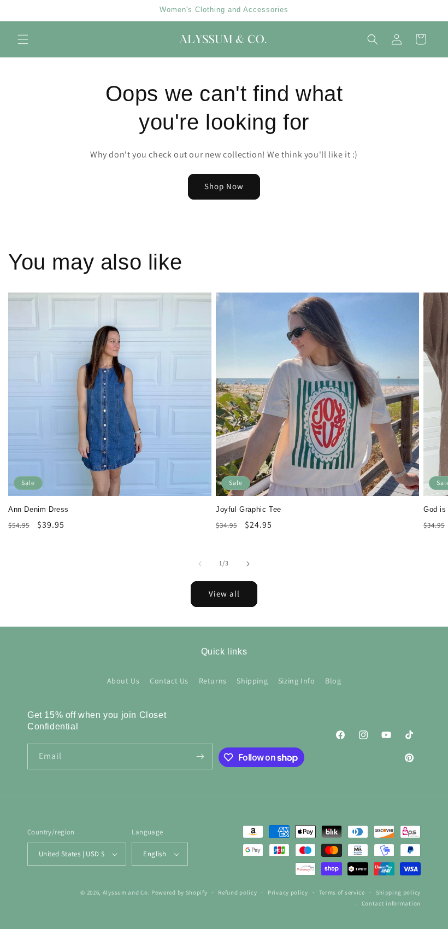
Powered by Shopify (179, 892)
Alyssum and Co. (127, 892)
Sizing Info (296, 681)
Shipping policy (398, 892)
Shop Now (224, 186)
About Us (123, 681)
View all (224, 593)
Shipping (252, 681)
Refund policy (237, 892)
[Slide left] (200, 564)
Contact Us (169, 681)
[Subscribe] (200, 756)
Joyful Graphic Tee (248, 509)
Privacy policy (288, 892)
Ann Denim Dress (38, 509)
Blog (333, 681)
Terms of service (342, 892)
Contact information (391, 903)
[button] (23, 39)
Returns (213, 681)
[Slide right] (248, 564)
